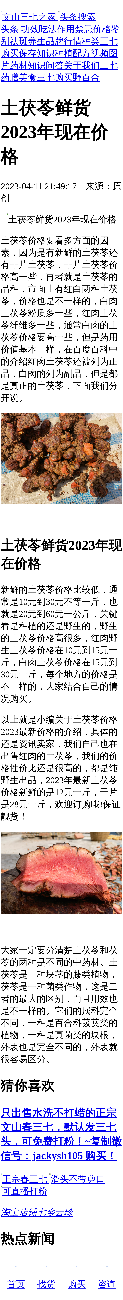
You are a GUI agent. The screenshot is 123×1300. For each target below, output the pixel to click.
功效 (30, 29)
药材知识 (28, 65)
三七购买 (55, 77)
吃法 (48, 29)
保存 (28, 53)
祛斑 (19, 41)
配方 (82, 53)
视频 (100, 53)
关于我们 (82, 65)
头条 (10, 29)
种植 (64, 53)
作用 (66, 29)
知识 (46, 53)
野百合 (86, 77)
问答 (55, 65)
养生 (37, 41)
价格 (102, 29)
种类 (91, 41)
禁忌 (84, 29)
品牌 (55, 41)
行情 (73, 41)
